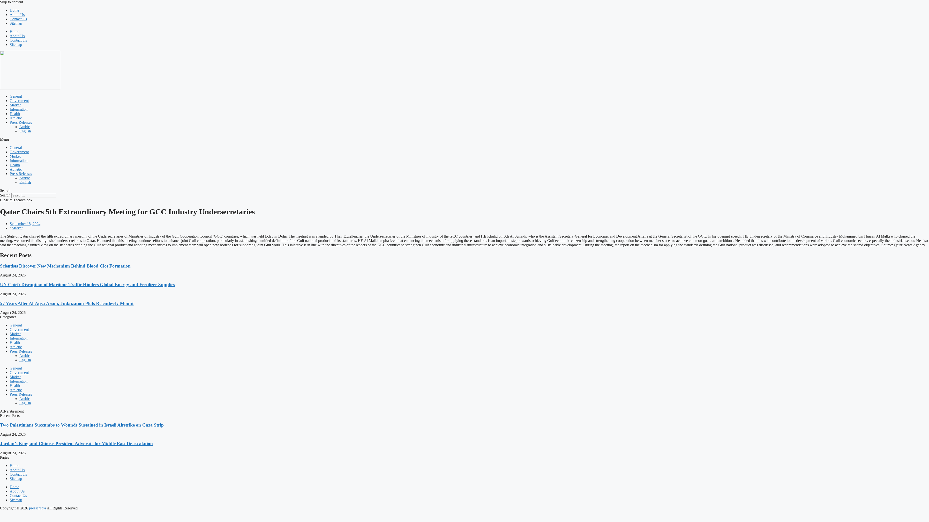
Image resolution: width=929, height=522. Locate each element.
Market (15, 105)
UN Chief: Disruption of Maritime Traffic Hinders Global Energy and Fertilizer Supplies (87, 284)
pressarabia (38, 508)
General (16, 96)
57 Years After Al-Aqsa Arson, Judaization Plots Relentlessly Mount (67, 303)
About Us (17, 15)
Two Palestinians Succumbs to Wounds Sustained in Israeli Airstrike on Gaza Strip (82, 425)
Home (14, 10)
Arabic (24, 127)
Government (19, 101)
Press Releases (21, 122)
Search (5, 195)
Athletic (16, 118)
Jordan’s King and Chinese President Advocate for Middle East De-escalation (76, 443)
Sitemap (16, 23)
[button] (464, 139)
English (25, 131)
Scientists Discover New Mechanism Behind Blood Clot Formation (65, 265)
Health (15, 114)
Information (19, 109)
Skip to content (11, 2)
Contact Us (18, 19)
